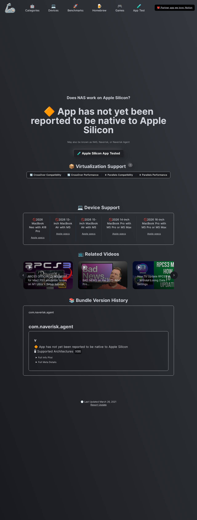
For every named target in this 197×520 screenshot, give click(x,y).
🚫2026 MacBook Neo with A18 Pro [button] (37, 225)
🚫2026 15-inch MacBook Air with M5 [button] (88, 223)
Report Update (98, 404)
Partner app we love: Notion (174, 7)
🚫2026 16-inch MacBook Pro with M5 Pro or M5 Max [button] (154, 223)
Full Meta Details (47, 362)
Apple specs (37, 237)
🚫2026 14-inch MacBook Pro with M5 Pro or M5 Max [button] (119, 223)
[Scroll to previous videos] (23, 275)
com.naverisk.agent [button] (41, 312)
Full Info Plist (45, 357)
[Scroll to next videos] (174, 275)
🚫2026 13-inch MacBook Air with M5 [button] (63, 223)
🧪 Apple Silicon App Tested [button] (98, 153)
